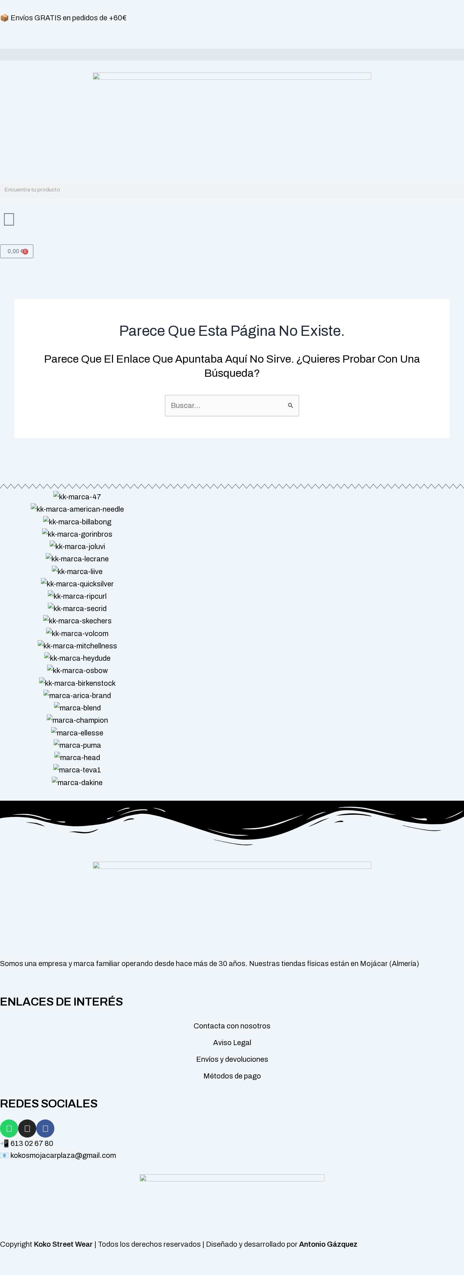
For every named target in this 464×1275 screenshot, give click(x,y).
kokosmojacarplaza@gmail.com (63, 1155)
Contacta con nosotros (232, 1026)
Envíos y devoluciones (232, 1059)
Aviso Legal (232, 1043)
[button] (232, 55)
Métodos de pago (232, 1076)
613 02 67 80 (32, 1143)
